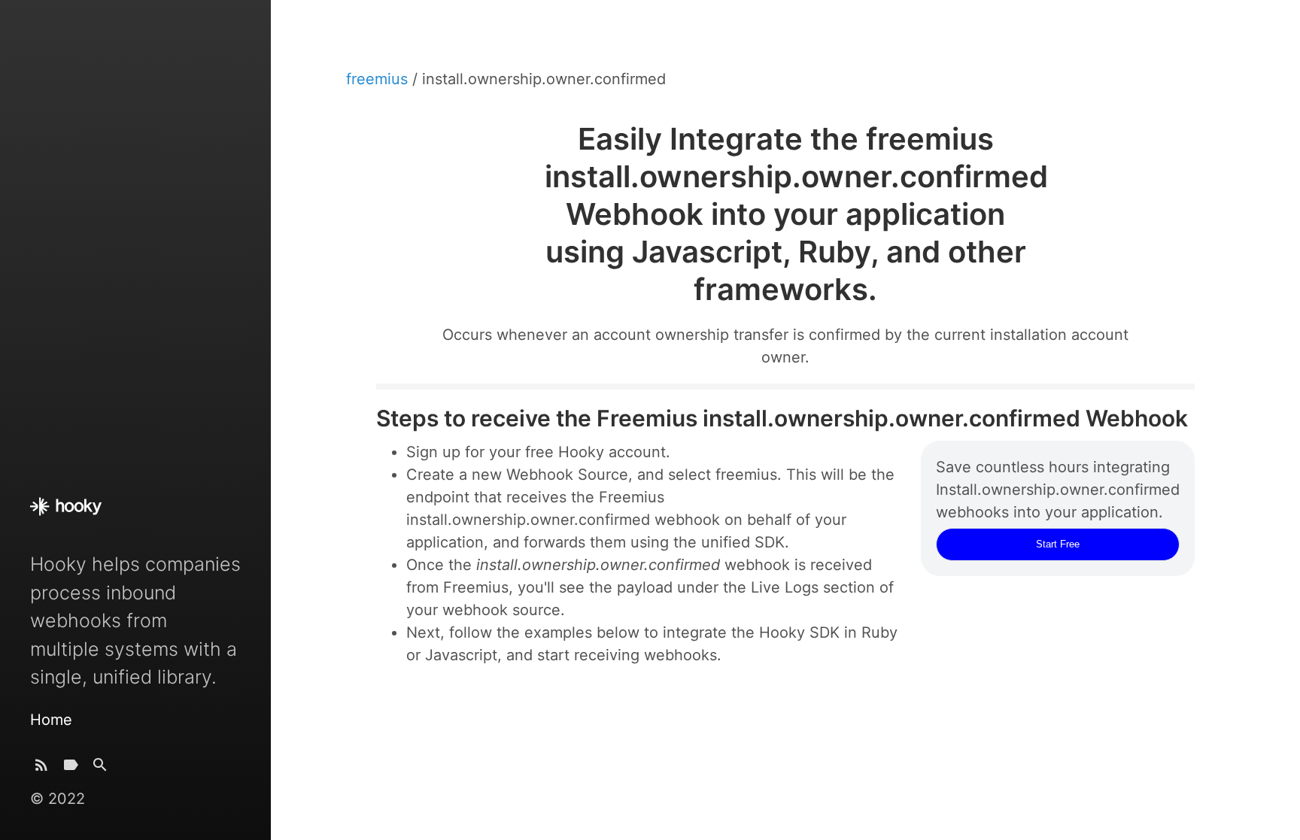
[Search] (100, 768)
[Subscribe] (41, 768)
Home (51, 720)
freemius (379, 79)
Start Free (1058, 544)
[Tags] (71, 768)
